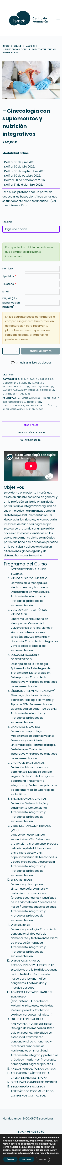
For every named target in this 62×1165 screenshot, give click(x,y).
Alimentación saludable (37, 379)
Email (6, 291)
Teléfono (9, 284)
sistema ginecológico (40, 405)
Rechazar (26, 1159)
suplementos (35, 409)
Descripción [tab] (31, 425)
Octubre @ (47, 390)
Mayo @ (48, 386)
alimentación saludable (34, 398)
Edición (7, 222)
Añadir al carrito (40, 351)
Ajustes (42, 1159)
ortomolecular (13, 405)
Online (6, 393)
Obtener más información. (44, 1153)
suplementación (13, 409)
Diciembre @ (22, 382)
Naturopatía (11, 390)
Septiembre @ (21, 393)
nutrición (34, 402)
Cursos (7, 382)
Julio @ (24, 386)
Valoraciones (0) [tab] (31, 440)
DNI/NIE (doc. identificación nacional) (11, 303)
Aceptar (10, 1159)
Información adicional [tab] (31, 432)
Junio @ (36, 386)
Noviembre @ (29, 390)
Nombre (8, 268)
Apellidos (9, 276)
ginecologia (17, 402)
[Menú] (58, 18)
